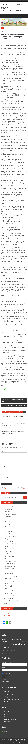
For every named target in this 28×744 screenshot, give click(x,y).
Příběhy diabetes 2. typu (10, 578)
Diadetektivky (8, 586)
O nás (5, 716)
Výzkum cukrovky (9, 529)
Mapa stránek (7, 721)
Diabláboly (7, 583)
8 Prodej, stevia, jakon (9, 598)
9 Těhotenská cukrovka (9, 600)
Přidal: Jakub (4, 42)
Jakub (10, 420)
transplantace (14, 648)
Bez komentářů (14, 42)
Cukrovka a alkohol (15, 699)
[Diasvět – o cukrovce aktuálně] (2, 16)
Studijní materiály (9, 548)
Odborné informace (9, 516)
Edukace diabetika (9, 566)
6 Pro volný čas (7, 581)
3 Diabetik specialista (9, 561)
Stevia (6, 647)
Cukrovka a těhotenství (10, 573)
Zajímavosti (7, 531)
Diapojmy (7, 539)
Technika (7, 524)
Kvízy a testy (6, 613)
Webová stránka (5, 478)
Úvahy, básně (8, 591)
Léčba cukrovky (8, 511)
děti (21, 639)
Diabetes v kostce (9, 553)
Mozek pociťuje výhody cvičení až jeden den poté (13, 400)
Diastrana (7, 588)
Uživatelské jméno (6, 662)
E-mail (2, 472)
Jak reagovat (8, 541)
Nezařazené (7, 603)
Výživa (2, 28)
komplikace (5, 641)
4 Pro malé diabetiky (9, 563)
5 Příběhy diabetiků (8, 571)
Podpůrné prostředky (10, 543)
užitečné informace (19, 651)
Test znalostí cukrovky (10, 556)
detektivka (5, 639)
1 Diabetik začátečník (9, 536)
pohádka (17, 641)
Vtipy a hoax (8, 593)
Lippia (10, 641)
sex (26, 644)
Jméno (3, 466)
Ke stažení (5, 612)
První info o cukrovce (10, 546)
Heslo (3, 667)
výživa (3, 653)
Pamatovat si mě (7, 673)
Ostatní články (8, 519)
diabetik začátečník (14, 639)
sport (3, 648)
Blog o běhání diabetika (10, 719)
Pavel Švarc (7, 699)
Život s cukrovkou (9, 534)
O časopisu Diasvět (9, 514)
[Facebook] (2, 389)
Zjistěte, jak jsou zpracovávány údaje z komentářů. (13, 488)
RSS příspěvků (6, 615)
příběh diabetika (17, 644)
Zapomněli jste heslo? (7, 681)
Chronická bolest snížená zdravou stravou (15, 405)
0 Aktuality (6, 506)
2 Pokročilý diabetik (8, 551)
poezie (13, 641)
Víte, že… (7, 558)
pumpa (7, 644)
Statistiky (7, 521)
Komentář (3, 451)
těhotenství (7, 650)
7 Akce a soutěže (8, 595)
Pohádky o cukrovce (10, 568)
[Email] (7, 389)
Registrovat (4, 679)
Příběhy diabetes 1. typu (10, 576)
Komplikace (7, 509)
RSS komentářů (7, 617)
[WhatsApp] (5, 389)
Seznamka (10, 692)
